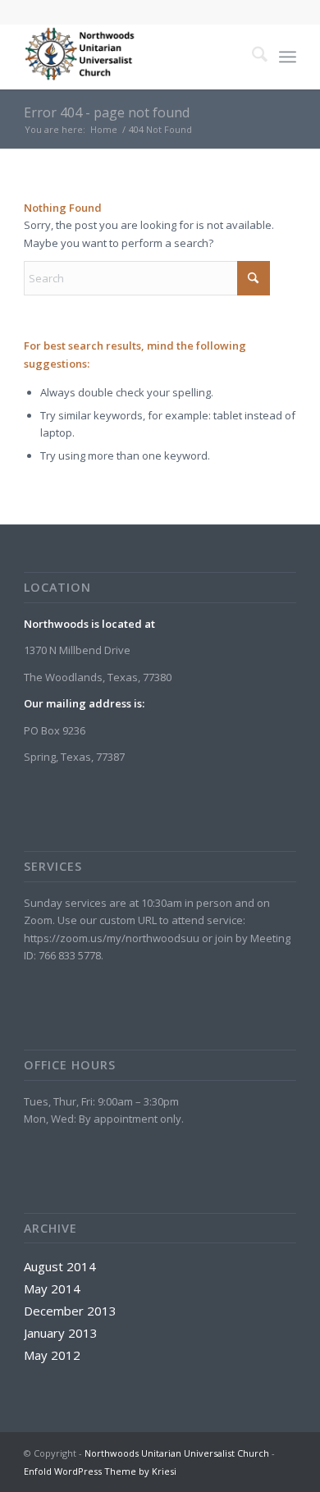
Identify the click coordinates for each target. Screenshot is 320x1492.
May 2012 (52, 1355)
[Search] (251, 56)
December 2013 (70, 1310)
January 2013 (61, 1333)
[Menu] (287, 56)
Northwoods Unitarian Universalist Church (177, 1453)
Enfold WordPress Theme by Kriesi (100, 1471)
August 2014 (60, 1266)
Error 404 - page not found (107, 112)
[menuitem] (251, 56)
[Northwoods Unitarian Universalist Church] (132, 56)
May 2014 (52, 1288)
